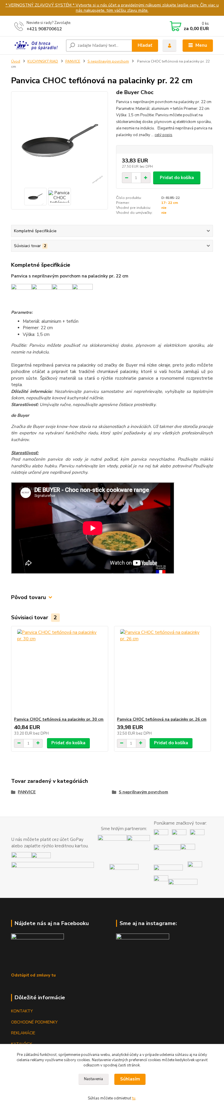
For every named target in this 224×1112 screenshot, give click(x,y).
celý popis (163, 135)
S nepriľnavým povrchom (108, 61)
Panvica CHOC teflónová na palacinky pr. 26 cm (161, 719)
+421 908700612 (44, 29)
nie (164, 207)
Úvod (15, 61)
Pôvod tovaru (28, 597)
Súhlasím (130, 1079)
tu (133, 1098)
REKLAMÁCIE (23, 1033)
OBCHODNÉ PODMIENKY (34, 1022)
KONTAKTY (22, 1011)
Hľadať (145, 45)
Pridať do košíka (177, 178)
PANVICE (72, 61)
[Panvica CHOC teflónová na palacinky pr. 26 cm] (162, 671)
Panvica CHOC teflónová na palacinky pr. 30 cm (59, 719)
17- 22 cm (169, 202)
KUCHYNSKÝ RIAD (42, 61)
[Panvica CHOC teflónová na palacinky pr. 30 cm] (59, 671)
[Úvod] (36, 45)
